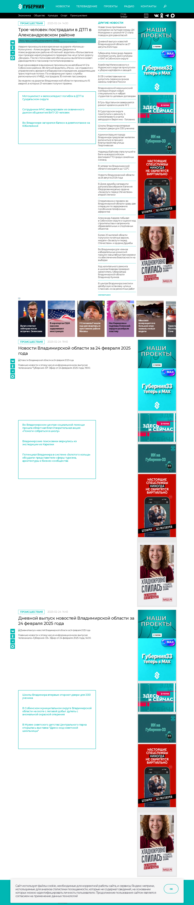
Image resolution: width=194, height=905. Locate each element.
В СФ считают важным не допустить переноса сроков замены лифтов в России (113, 79)
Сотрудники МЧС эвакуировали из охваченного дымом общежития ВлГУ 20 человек (53, 111)
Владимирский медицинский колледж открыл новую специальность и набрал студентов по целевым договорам (117, 92)
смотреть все (104, 295)
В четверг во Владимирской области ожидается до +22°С (114, 167)
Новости (63, 6)
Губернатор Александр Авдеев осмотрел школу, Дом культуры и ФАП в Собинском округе (115, 56)
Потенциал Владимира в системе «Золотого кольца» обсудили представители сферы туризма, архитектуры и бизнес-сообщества (56, 457)
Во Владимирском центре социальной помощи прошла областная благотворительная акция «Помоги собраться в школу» (53, 428)
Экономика (24, 15)
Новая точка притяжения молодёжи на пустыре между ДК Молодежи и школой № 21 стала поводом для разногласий (116, 31)
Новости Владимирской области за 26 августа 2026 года (116, 176)
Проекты (111, 6)
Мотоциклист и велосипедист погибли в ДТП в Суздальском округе (53, 98)
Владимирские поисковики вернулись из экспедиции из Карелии (49, 443)
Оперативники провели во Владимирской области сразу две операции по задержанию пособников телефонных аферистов (117, 206)
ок (171, 888)
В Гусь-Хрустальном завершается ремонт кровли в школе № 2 (116, 103)
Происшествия (78, 15)
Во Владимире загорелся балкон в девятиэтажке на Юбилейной (56, 124)
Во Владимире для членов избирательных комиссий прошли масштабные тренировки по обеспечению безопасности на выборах (117, 255)
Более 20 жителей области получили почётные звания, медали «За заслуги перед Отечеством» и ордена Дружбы (115, 239)
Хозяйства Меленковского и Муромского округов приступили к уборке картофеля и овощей (116, 67)
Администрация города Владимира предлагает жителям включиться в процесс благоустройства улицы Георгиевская (116, 140)
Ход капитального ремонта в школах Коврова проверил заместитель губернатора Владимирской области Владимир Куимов (113, 272)
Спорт (64, 15)
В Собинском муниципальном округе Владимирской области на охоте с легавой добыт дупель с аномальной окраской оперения (57, 711)
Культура (53, 15)
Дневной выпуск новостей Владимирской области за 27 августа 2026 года (114, 44)
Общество (39, 15)
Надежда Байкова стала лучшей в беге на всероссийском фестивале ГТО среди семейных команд (116, 155)
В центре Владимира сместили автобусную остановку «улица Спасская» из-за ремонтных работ (116, 286)
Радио (129, 6)
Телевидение (86, 6)
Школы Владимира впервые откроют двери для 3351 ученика (116, 127)
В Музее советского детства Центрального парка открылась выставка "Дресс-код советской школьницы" (54, 727)
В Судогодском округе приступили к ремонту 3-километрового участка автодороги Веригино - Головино (116, 115)
